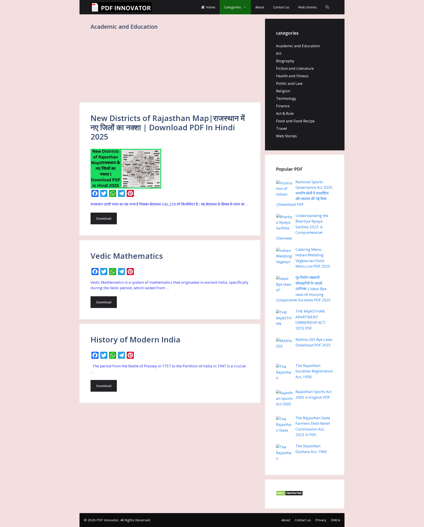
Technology (286, 98)
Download (103, 218)
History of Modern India (135, 339)
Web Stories (307, 7)
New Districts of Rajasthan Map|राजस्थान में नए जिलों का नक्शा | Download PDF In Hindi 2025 (168, 127)
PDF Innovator (108, 520)
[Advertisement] (170, 70)
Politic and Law (289, 83)
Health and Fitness (292, 75)
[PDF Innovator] (121, 7)
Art (278, 53)
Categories (232, 7)
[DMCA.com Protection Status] (289, 494)
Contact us (281, 7)
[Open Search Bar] (327, 7)
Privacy (320, 520)
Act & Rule (285, 113)
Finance (283, 105)
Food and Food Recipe (295, 120)
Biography (285, 60)
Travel (281, 128)
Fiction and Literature (295, 68)
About (259, 7)
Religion (283, 90)
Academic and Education (298, 45)
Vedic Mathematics (127, 256)
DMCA (335, 520)
